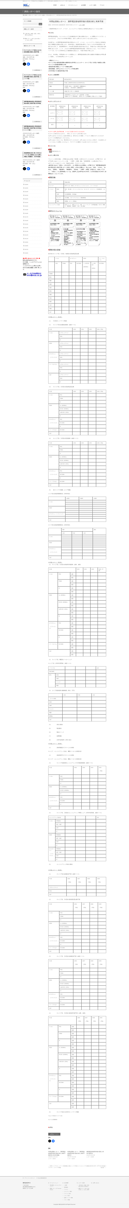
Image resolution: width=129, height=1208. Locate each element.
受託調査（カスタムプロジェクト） (55, 1186)
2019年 (26, 209)
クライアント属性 (68, 1191)
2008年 (26, 245)
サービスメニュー (54, 1182)
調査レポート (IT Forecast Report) (55, 1189)
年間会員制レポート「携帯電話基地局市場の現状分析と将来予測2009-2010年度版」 (56, 1153)
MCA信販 (30, 267)
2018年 (26, 213)
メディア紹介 (67, 1195)
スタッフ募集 (67, 1199)
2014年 (26, 227)
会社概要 (66, 1182)
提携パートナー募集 (68, 1197)
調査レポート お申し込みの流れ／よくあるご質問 (33, 39)
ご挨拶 (65, 1185)
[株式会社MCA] (26, 6)
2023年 (26, 195)
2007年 (26, 249)
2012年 (26, 235)
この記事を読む (37, 70)
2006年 (26, 253)
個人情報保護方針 (42, 1178)
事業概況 (66, 1187)
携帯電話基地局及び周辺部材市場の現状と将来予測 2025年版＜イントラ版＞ (33, 128)
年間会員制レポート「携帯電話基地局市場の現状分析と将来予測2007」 (76, 1153)
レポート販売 (82, 24)
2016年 (26, 220)
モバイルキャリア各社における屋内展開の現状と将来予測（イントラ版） (32, 76)
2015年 (26, 224)
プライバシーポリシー (29, 1178)
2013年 (26, 231)
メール (89, 167)
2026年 (26, 184)
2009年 (26, 242)
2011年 (26, 238)
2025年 (26, 188)
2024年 (26, 191)
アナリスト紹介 (67, 1193)
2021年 (26, 202)
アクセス (66, 1189)
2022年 (26, 199)
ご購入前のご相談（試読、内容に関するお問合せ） (33, 34)
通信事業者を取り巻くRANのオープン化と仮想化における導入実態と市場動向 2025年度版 (33, 154)
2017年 (26, 217)
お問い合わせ (96, 1182)
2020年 (26, 206)
